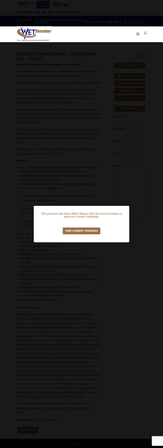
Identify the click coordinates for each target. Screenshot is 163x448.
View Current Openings (81, 231)
